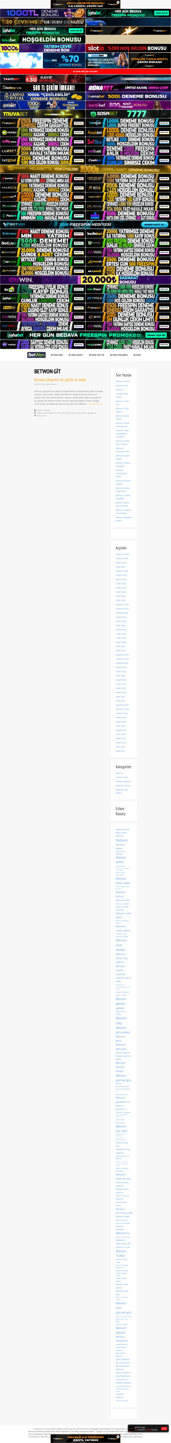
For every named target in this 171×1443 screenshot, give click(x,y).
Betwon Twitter (96, 355)
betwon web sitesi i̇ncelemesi (122, 1266)
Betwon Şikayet (76, 355)
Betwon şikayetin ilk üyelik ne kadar (60, 379)
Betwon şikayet (121, 1330)
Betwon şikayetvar (122, 1338)
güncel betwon (123, 1372)
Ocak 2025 (121, 583)
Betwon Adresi (123, 381)
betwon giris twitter (121, 1013)
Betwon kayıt (120, 1123)
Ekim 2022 (120, 696)
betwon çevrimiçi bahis (122, 1320)
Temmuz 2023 (122, 659)
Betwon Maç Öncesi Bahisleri (122, 1157)
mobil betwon (122, 1379)
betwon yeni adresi (122, 1286)
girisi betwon (123, 1359)
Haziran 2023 (122, 663)
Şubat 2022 (121, 730)
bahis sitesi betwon (121, 834)
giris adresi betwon (120, 1354)
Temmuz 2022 (122, 709)
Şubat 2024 (121, 629)
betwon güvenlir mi (121, 1107)
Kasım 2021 (121, 742)
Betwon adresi (43, 413)
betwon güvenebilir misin (123, 1085)
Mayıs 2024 (121, 617)
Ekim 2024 (120, 596)
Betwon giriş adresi (123, 1030)
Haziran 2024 (122, 613)
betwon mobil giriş (121, 1161)
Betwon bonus (121, 894)
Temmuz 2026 (122, 554)
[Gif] (85, 169)
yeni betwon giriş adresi (121, 1390)
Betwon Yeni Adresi (119, 355)
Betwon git (75, 413)
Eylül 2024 (120, 600)
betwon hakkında (122, 1401)
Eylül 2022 (120, 701)
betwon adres (120, 846)
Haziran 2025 (122, 571)
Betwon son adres (122, 1220)
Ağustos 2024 (122, 604)
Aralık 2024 (121, 588)
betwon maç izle (122, 1144)
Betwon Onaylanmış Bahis (121, 473)
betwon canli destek (123, 904)
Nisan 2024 (121, 621)
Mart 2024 (120, 625)
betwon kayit (120, 1120)
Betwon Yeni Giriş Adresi (122, 1298)
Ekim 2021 (120, 747)
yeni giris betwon (120, 1395)
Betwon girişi (120, 1038)
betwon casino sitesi (123, 979)
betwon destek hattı (122, 992)
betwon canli (123, 900)
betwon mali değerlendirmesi (121, 1139)
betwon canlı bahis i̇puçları (122, 922)
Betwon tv (123, 1233)
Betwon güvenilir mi (123, 1100)
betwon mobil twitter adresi (122, 1164)
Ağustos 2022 (122, 705)
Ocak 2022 (121, 734)
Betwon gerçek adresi (121, 1003)
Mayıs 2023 (121, 667)
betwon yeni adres (121, 1279)
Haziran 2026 (122, 558)
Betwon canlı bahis (123, 915)
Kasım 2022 (121, 692)
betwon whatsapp (122, 1270)
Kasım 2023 (121, 642)
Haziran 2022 (122, 713)
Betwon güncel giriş (123, 1078)
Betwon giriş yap (121, 1047)
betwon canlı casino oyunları (122, 935)
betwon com (120, 985)
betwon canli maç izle (122, 908)
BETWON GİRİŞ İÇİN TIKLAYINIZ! (85, 71)
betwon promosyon (122, 1196)
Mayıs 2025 (121, 575)
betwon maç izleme (123, 1151)
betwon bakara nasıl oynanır (123, 888)
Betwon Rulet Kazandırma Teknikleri (122, 433)
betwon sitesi (123, 1216)
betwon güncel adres (123, 1058)
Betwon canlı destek (121, 944)
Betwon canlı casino (123, 928)
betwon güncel (123, 1052)
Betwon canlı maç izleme (60, 413)
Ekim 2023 (120, 646)
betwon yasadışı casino (121, 1274)
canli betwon (121, 1344)
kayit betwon (123, 1376)
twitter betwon (123, 1382)
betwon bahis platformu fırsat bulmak (123, 869)
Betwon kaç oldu (121, 1129)
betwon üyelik (121, 1324)
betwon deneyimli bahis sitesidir (123, 988)
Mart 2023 (120, 675)
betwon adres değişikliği (120, 853)
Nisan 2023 (121, 671)
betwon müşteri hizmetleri (122, 1169)
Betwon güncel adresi (121, 1067)
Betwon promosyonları (124, 1211)
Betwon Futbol (121, 995)
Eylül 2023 (120, 650)
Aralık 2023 (121, 638)
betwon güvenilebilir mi (123, 1090)
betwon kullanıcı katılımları (121, 1134)
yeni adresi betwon (123, 1386)
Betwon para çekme (122, 1191)
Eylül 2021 (120, 751)
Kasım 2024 (121, 592)
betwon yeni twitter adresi (123, 1316)
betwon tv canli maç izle (123, 1242)
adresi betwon (123, 829)
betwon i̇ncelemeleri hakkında (122, 1115)
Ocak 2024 (121, 634)
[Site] (42, 122)
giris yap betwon (123, 1362)
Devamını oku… (96, 404)
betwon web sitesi (121, 1260)
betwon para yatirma (122, 1184)
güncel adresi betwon (122, 1368)
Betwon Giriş (57, 355)
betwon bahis (120, 866)
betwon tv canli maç (123, 1237)
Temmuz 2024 (122, 608)
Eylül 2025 (120, 567)
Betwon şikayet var (88, 413)
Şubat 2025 (121, 579)
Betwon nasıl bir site (123, 1176)
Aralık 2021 (121, 738)
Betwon (137, 355)
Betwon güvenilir (121, 1094)
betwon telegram (120, 1228)
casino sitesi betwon (121, 1348)
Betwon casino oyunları (121, 970)
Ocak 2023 (121, 684)
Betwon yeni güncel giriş (123, 1307)
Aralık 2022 (121, 688)
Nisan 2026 (121, 562)
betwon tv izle (123, 1247)
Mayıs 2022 (121, 717)
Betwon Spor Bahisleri (123, 1223)
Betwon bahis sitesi (123, 881)
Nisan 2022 (121, 721)
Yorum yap (41, 416)
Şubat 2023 (121, 680)
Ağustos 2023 (122, 654)
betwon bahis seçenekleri (120, 874)
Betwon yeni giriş (122, 1293)
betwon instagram (123, 1112)
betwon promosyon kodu (121, 1202)
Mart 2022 (120, 726)
